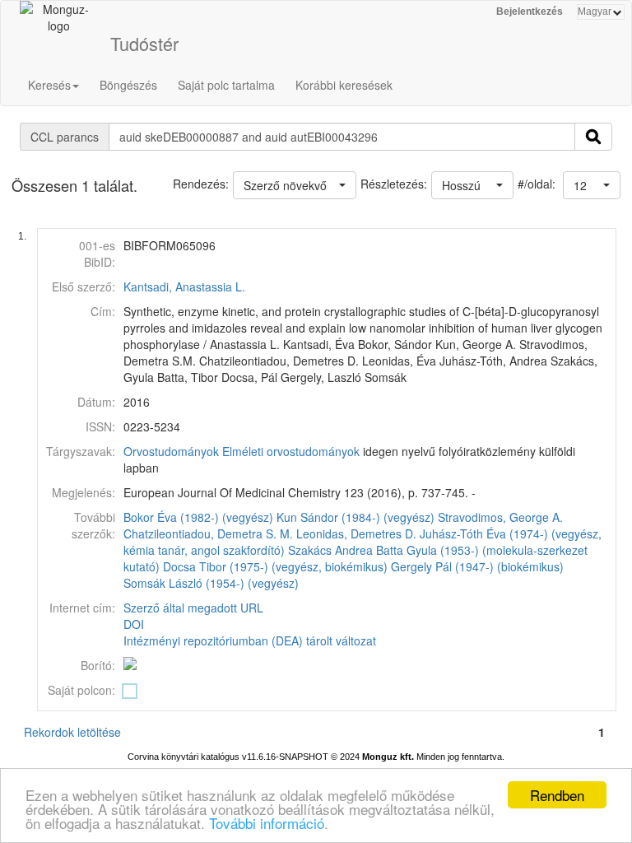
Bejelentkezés (529, 11)
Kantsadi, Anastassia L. (184, 286)
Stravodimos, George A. (500, 517)
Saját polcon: (81, 690)
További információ (266, 823)
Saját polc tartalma (226, 85)
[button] (591, 185)
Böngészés (128, 85)
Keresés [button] (49, 85)
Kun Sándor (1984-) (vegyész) (355, 517)
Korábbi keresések (344, 85)
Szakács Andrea (330, 550)
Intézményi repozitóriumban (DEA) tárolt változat (249, 640)
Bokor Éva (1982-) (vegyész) (198, 517)
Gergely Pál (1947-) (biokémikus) (477, 566)
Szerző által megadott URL (193, 607)
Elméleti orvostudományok (291, 451)
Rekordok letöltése (72, 732)
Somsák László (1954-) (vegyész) (211, 583)
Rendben (557, 795)
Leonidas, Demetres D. (356, 533)
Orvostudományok (171, 451)
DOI (133, 624)
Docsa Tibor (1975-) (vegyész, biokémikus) (275, 566)
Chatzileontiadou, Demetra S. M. (208, 533)
